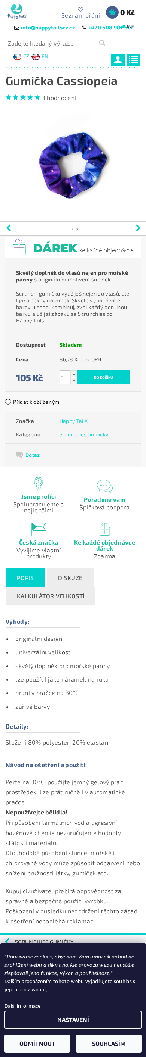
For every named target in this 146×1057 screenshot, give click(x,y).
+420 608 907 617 (110, 27)
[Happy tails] (17, 9)
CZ (26, 56)
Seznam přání (80, 15)
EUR (130, 26)
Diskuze (70, 577)
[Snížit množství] (73, 380)
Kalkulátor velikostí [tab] (50, 595)
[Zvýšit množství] (73, 373)
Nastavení (73, 1019)
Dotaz (32, 455)
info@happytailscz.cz (48, 27)
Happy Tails (74, 421)
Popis (25, 577)
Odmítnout (37, 1043)
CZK (122, 26)
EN (45, 56)
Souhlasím (109, 1043)
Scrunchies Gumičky (84, 434)
